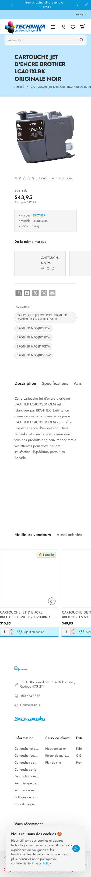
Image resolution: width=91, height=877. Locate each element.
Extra (80, 738)
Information (24, 738)
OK (76, 848)
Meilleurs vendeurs (32, 535)
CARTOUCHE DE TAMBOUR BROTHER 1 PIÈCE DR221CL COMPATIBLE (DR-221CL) (51, 258)
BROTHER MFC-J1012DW (33, 337)
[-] (11, 633)
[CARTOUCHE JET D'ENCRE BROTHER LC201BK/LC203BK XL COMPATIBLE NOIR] (29, 578)
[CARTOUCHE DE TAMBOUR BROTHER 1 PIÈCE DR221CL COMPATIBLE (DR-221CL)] (27, 263)
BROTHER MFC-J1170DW (33, 346)
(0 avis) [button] (42, 178)
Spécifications (55, 383)
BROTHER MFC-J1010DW (33, 328)
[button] (43, 269)
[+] (11, 630)
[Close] (86, 5)
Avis (78, 383)
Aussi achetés (69, 535)
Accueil (19, 86)
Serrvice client (57, 738)
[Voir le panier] (82, 26)
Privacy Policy (41, 863)
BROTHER (39, 216)
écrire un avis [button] (62, 178)
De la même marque (30, 241)
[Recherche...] (81, 40)
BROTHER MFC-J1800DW (34, 355)
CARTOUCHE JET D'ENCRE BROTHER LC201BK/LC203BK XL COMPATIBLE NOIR (26, 615)
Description (25, 383)
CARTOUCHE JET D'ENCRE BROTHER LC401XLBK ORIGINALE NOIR (42, 317)
